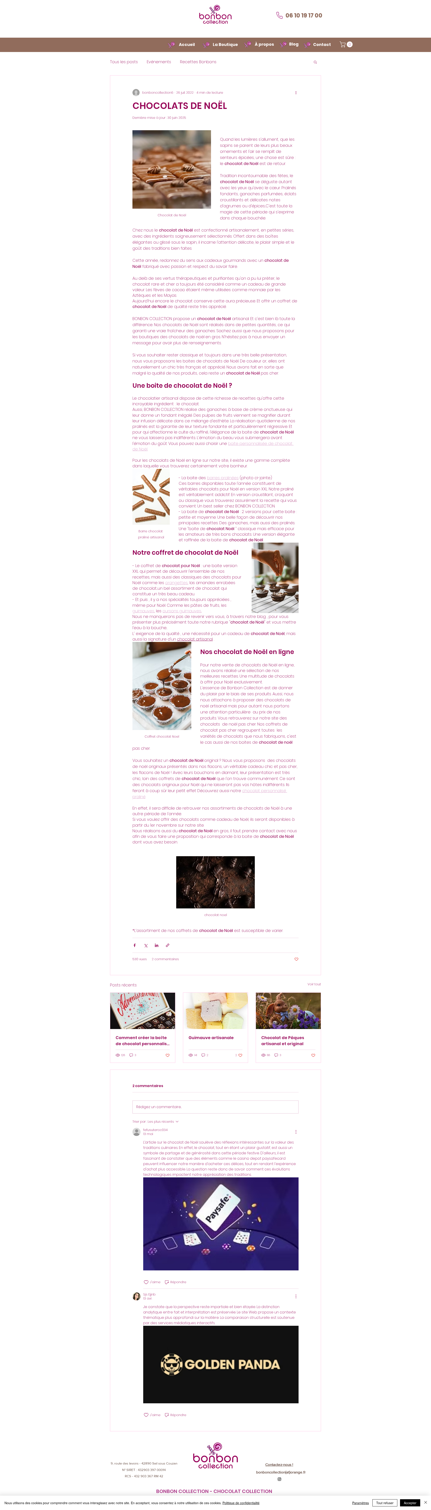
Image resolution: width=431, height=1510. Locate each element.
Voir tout (314, 984)
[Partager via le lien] (167, 945)
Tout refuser (385, 1503)
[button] (347, 44)
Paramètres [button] (360, 1503)
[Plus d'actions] (296, 92)
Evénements (159, 62)
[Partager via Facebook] (134, 945)
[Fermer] (425, 1502)
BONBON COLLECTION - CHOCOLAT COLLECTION (214, 1491)
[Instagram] (279, 1479)
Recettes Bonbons (198, 62)
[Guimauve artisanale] (215, 1011)
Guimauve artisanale (211, 1037)
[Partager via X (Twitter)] (145, 945)
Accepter (410, 1503)
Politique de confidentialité (240, 1503)
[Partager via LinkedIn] (156, 945)
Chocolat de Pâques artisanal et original (282, 1040)
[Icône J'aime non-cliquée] (146, 1282)
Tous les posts (124, 62)
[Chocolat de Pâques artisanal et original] (288, 1011)
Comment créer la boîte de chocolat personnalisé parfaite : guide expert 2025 (142, 1041)
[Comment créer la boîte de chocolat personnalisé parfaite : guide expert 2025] (142, 1011)
